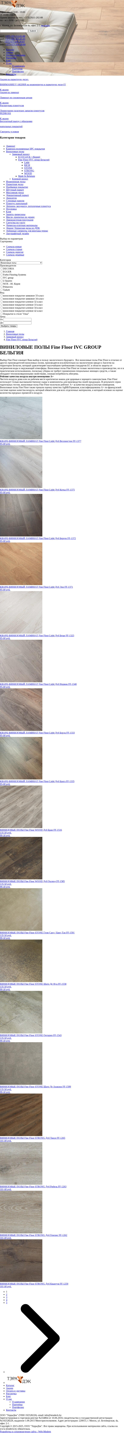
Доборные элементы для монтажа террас (27, 230)
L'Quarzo (7, 280)
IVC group (8, 277)
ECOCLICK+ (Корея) (29, 157)
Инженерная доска (15, 181)
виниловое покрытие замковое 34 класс (23, 298)
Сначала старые (14, 249)
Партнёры (17, 68)
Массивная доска (15, 192)
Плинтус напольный (16, 203)
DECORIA (8, 268)
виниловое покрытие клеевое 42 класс (23, 311)
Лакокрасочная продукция (19, 220)
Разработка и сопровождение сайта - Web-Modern (25, 1431)
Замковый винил (20, 154)
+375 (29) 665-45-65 (15, 39)
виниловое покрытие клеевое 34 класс (23, 307)
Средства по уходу (15, 222)
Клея (8, 211)
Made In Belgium (26, 176)
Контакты (11, 74)
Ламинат (10, 146)
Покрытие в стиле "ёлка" (16, 314)
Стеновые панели (15, 200)
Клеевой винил (20, 179)
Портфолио (18, 71)
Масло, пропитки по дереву (20, 217)
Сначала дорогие (14, 252)
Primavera (8, 287)
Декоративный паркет (17, 195)
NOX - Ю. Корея (11, 283)
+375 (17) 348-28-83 (15, 41)
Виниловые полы (15, 151)
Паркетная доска (14, 184)
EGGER (7, 271)
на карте (45, 25)
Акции (9, 52)
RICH (27, 165)
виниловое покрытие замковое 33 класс (23, 295)
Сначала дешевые (15, 254)
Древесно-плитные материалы (22, 225)
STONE (28, 168)
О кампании (18, 66)
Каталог (10, 49)
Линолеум (11, 198)
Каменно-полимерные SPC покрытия (25, 148)
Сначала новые (14, 246)
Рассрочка (11, 57)
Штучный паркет (15, 189)
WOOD (28, 173)
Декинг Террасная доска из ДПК (23, 228)
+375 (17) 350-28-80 (15, 44)
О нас (9, 63)
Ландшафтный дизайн (17, 233)
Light (26, 162)
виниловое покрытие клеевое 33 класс (23, 304)
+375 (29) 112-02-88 (15, 36)
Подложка (11, 209)
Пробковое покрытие (17, 187)
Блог (8, 60)
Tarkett (6, 290)
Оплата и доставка (15, 55)
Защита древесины (15, 214)
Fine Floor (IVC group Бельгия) (33, 159)
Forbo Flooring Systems (14, 274)
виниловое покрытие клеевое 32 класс (23, 301)
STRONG (29, 170)
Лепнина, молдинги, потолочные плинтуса (28, 206)
